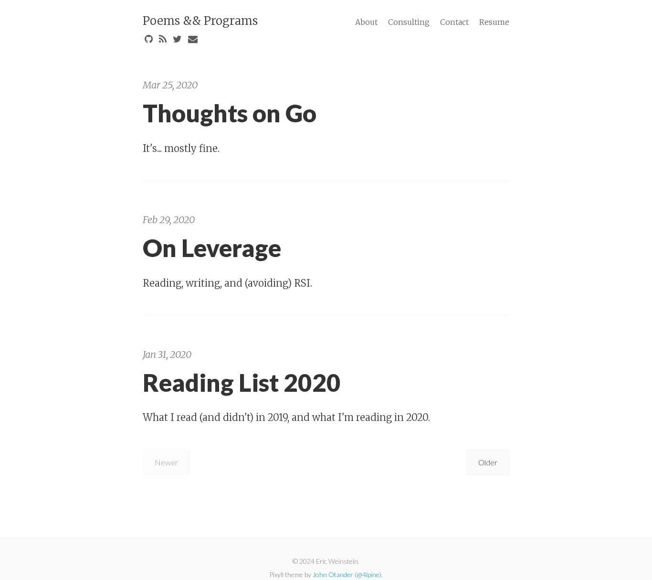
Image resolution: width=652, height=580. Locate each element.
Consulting (409, 22)
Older (487, 462)
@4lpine (368, 574)
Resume (494, 22)
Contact (454, 22)
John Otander (333, 574)
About (366, 22)
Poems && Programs (200, 21)
